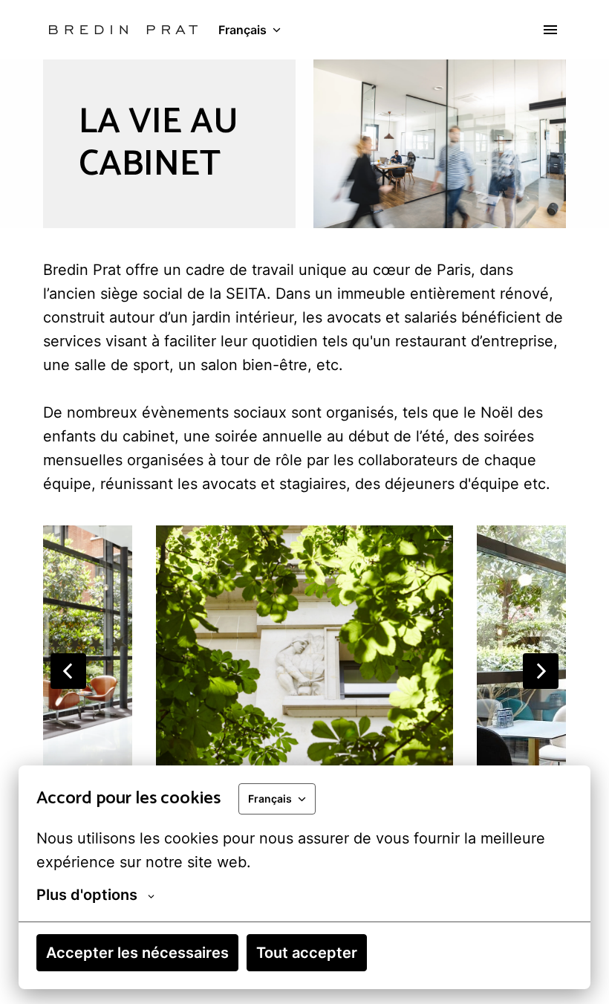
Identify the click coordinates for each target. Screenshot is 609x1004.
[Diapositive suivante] (540, 671)
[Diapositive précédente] (68, 671)
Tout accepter (306, 953)
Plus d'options (86, 895)
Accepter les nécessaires (137, 953)
